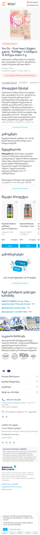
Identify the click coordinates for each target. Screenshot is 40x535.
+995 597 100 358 (13, 399)
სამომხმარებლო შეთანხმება (10, 484)
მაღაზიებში (23, 453)
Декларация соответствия (16, 308)
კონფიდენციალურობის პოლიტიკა (12, 486)
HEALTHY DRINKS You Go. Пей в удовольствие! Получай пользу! (18, 302)
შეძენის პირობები (7, 489)
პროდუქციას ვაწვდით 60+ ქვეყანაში (21, 411)
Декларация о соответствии (17, 311)
